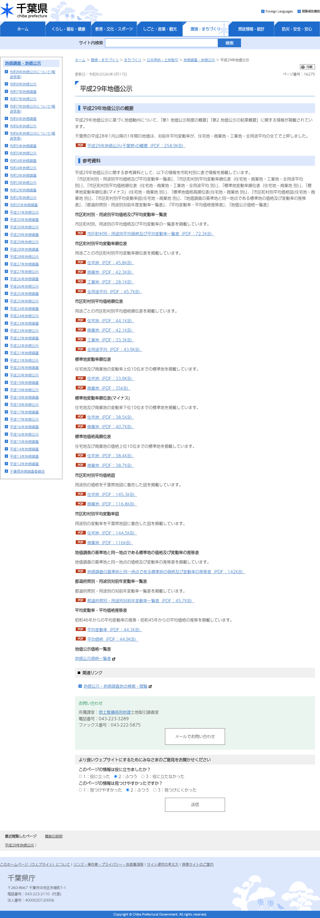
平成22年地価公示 (24, 345)
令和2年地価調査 (23, 190)
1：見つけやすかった (102, 790)
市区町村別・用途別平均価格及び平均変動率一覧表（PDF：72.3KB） (150, 233)
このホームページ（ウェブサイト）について (35, 864)
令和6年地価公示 (23, 126)
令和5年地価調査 (23, 145)
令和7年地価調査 (23, 91)
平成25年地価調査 (24, 293)
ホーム (22, 29)
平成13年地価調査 (24, 456)
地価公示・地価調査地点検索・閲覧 (116, 686)
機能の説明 (53, 836)
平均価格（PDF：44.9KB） (112, 639)
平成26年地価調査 (24, 279)
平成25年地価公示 (24, 301)
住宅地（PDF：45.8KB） (110, 263)
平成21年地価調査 (24, 353)
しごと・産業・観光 (160, 29)
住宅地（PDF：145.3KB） (112, 494)
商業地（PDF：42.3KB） (110, 272)
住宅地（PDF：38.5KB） (110, 417)
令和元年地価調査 (24, 205)
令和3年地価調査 (23, 175)
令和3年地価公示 (23, 182)
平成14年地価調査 (24, 449)
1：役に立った (96, 776)
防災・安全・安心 (297, 29)
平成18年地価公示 (24, 404)
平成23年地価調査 (24, 323)
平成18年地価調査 (24, 397)
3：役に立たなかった (165, 776)
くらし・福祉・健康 (68, 29)
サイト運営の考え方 (162, 864)
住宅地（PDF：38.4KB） (110, 455)
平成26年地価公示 (24, 286)
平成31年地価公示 (24, 212)
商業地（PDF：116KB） (110, 543)
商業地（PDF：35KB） (108, 388)
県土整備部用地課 (115, 712)
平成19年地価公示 (24, 389)
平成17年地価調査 (24, 412)
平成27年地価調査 (24, 264)
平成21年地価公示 (24, 360)
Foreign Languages (279, 11)
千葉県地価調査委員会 (27, 471)
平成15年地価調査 (24, 441)
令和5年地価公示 (23, 153)
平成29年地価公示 (24, 241)
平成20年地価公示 (24, 375)
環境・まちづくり (205, 29)
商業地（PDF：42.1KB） (110, 330)
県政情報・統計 (251, 29)
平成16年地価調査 (24, 427)
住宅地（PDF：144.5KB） (112, 533)
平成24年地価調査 (24, 308)
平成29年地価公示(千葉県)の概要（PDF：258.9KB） (136, 145)
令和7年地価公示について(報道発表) (32, 109)
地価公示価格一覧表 (93, 658)
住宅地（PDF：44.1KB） (110, 321)
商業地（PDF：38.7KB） (110, 465)
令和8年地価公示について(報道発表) (32, 74)
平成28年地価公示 (24, 256)
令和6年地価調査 (23, 118)
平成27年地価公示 (24, 271)
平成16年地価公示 (24, 434)
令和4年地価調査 (23, 160)
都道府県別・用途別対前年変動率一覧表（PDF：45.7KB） (140, 601)
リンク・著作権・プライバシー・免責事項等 (109, 864)
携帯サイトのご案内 (198, 864)
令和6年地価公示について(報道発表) (32, 135)
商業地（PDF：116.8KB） (112, 504)
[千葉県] (24, 10)
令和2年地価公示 (23, 197)
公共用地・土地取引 (162, 59)
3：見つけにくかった (177, 790)
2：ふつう (127, 776)
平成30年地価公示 (24, 227)
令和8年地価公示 (23, 84)
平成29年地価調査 (24, 234)
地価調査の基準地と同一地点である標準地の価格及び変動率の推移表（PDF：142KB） (166, 571)
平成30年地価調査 (24, 219)
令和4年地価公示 (23, 167)
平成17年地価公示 (24, 419)
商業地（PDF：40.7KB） (110, 427)
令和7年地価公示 (23, 99)
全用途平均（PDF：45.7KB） (114, 291)
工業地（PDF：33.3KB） (110, 340)
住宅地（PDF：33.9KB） (110, 378)
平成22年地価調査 (24, 338)
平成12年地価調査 (24, 463)
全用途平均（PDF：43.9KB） (114, 349)
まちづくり (133, 59)
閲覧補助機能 (311, 11)
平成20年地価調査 (24, 367)
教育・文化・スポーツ (114, 29)
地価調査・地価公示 (23, 63)
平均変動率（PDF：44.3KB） (114, 629)
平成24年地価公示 (24, 315)
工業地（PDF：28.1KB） (110, 282)
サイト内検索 (91, 43)
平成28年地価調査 (24, 249)
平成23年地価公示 (24, 330)
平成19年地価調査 (24, 382)
